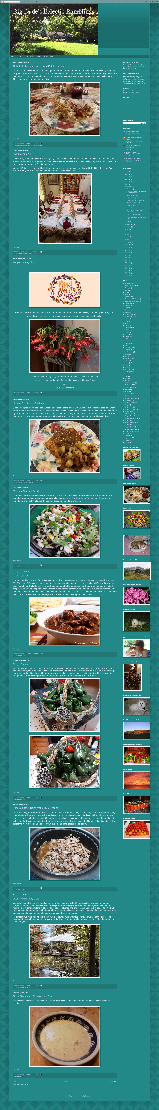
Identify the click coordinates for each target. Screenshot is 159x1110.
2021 (127, 184)
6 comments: (35, 251)
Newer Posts (17, 1081)
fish (126, 321)
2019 (127, 250)
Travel (127, 435)
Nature (127, 363)
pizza (126, 374)
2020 (127, 247)
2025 (127, 174)
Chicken (127, 305)
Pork (126, 378)
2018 (127, 253)
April (128, 237)
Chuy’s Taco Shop (95, 812)
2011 (127, 270)
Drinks (127, 312)
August (129, 227)
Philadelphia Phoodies (132, 131)
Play (126, 376)
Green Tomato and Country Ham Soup (33, 996)
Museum (127, 361)
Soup (19, 1076)
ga (125, 323)
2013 (127, 265)
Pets (126, 367)
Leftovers (127, 349)
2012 (127, 268)
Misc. (19, 394)
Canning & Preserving (131, 301)
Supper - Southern (130, 431)
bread (126, 294)
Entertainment (129, 316)
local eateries (129, 352)
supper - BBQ (129, 413)
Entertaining (26, 987)
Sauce (127, 396)
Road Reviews (129, 387)
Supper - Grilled (37, 145)
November (130, 189)
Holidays (127, 336)
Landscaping (129, 347)
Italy (126, 345)
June (128, 232)
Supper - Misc (129, 427)
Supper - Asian (129, 411)
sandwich (128, 394)
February (129, 242)
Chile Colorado (21, 575)
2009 (127, 275)
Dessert (127, 310)
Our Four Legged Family (44, 56)
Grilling (127, 330)
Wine (126, 442)
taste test (127, 433)
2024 (127, 176)
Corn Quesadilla (130, 147)
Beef (126, 292)
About (20, 56)
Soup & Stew (128, 407)
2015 (127, 260)
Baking (127, 288)
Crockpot (127, 308)
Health (127, 332)
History (127, 334)
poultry (127, 380)
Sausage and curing (131, 398)
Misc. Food (128, 358)
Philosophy (128, 369)
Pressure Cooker (130, 383)
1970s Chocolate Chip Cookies (134, 141)
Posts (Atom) (24, 1084)
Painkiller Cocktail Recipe (132, 133)
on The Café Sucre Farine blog (83, 498)
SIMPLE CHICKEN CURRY (133, 153)
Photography (128, 372)
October (129, 222)
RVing (127, 389)
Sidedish (20, 145)
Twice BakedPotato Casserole (36, 73)
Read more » (17, 139)
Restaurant (128, 385)
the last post (35, 668)
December (130, 186)
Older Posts (112, 1081)
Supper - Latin (25, 567)
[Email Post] (41, 143)
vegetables (128, 438)
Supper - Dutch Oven (131, 416)
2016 (127, 258)
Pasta (126, 365)
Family (127, 319)
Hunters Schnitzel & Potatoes (28, 403)
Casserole (128, 303)
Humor (127, 343)
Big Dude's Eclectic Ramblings (53, 11)
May (128, 234)
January (129, 244)
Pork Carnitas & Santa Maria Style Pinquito (35, 808)
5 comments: (35, 480)
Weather (127, 440)
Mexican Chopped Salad (26, 491)
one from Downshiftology (72, 821)
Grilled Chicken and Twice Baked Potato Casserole (39, 66)
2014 (127, 263)
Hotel (126, 341)
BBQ (126, 290)
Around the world (130, 285)
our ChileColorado (59, 495)
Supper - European (23, 253)
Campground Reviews (131, 299)
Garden (127, 325)
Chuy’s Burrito (20, 664)
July (128, 229)
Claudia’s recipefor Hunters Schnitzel (34, 411)
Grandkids (128, 327)
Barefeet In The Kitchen (133, 146)
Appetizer (20, 987)
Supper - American (28, 145)
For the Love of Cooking (133, 158)
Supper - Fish (129, 420)
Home (13, 56)
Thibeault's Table (131, 152)
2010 (127, 273)
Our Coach (29, 56)
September (130, 224)
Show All (144, 164)
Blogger (87, 1096)
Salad (19, 567)
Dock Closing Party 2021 (26, 898)
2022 (127, 181)
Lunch (127, 354)
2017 (127, 255)
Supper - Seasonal (33, 253)
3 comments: (35, 797)
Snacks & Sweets (130, 402)
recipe (66, 498)
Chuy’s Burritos (96, 668)
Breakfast (127, 296)
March (129, 239)
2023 (127, 179)
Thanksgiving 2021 (23, 154)
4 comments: (35, 143)
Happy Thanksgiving (23, 262)
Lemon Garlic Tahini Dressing (133, 160)
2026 (127, 171)
